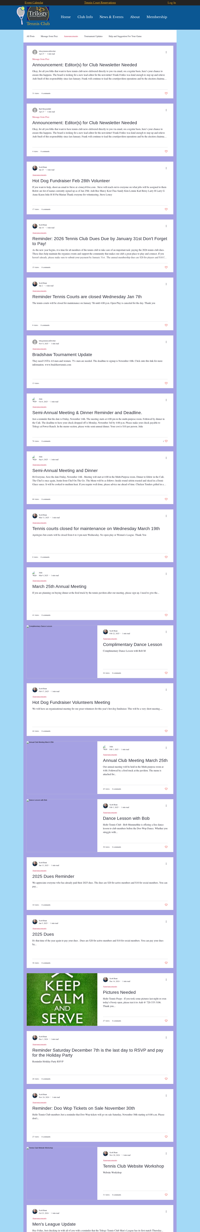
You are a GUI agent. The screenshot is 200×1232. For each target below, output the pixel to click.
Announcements (71, 36)
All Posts (31, 36)
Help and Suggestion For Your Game (125, 36)
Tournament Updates (93, 36)
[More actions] (167, 52)
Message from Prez (49, 36)
